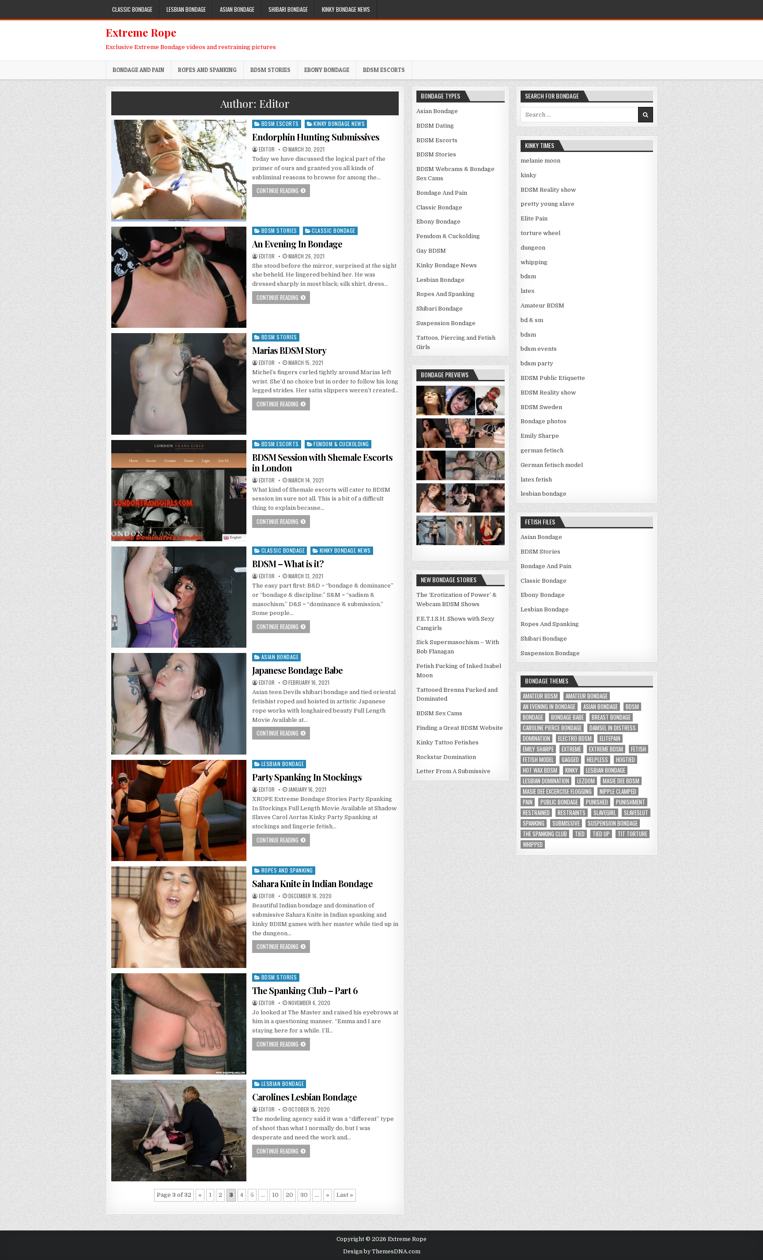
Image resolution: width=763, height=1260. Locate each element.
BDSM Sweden (541, 407)
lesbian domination (546, 781)
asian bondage (600, 706)
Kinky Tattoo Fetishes (447, 742)
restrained (536, 812)
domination (536, 738)
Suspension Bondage (446, 323)
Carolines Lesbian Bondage (304, 1097)
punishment (630, 802)
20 (289, 1195)
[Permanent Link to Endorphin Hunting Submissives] (178, 170)
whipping (534, 262)
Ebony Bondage (326, 69)
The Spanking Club (545, 834)
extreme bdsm (606, 749)
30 (304, 1195)
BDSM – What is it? (288, 563)
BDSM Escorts (384, 69)
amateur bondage (587, 696)
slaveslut (636, 812)
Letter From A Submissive (453, 771)
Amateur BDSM (542, 305)
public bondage (559, 802)
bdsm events (539, 348)
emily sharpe (538, 749)
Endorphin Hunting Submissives (315, 137)
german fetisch (542, 450)
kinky (528, 175)
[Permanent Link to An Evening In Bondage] (178, 277)
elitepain (610, 738)
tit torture (632, 834)
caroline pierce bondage (552, 728)
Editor (267, 149)
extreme (571, 749)
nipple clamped (618, 791)
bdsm (528, 276)
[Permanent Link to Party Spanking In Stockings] (178, 810)
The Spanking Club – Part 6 (305, 990)
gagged (570, 759)
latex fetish (536, 479)
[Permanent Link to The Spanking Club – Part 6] (178, 1023)
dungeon (533, 247)
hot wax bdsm (540, 770)
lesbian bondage (544, 493)
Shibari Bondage (288, 9)
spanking (533, 823)
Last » (344, 1195)
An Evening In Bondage (297, 244)
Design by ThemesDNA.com (381, 1252)
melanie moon (540, 160)
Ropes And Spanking (207, 69)
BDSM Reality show (548, 189)
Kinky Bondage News (346, 9)
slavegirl (604, 812)
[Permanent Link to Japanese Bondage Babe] (178, 703)
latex (527, 291)
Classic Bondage (132, 9)
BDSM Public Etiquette (553, 378)
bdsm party (537, 363)
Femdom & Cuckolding (341, 444)
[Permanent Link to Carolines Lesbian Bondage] (178, 1130)
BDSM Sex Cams (439, 713)
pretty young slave (547, 204)
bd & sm (532, 320)
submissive (566, 823)
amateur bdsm (540, 696)
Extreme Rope (141, 32)
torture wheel (540, 233)
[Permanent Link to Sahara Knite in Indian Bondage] (178, 917)
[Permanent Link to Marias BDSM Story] (178, 383)
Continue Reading (283, 190)
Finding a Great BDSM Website (459, 728)
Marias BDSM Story (289, 350)
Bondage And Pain (138, 69)
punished (597, 802)
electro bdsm (575, 738)
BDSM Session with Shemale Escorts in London (322, 462)
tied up (601, 834)
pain (528, 802)
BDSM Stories (270, 69)
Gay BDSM (431, 250)
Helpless (597, 759)
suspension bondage (613, 823)
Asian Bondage (237, 9)
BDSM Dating (435, 125)
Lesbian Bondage (186, 9)
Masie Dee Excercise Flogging (557, 791)
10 (275, 1195)
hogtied (625, 759)
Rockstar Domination (446, 757)
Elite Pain (534, 218)
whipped (533, 844)
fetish (638, 749)
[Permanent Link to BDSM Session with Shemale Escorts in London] (178, 490)
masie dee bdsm (621, 781)
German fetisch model (552, 465)
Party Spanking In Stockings (307, 777)
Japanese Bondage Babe (297, 670)
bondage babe (567, 717)
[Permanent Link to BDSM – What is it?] (178, 597)
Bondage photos (544, 421)
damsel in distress (612, 728)
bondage (533, 717)
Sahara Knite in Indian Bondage (312, 883)
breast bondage (611, 717)
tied (580, 834)
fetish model (538, 759)
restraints (571, 812)
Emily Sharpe (540, 436)
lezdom (586, 781)
